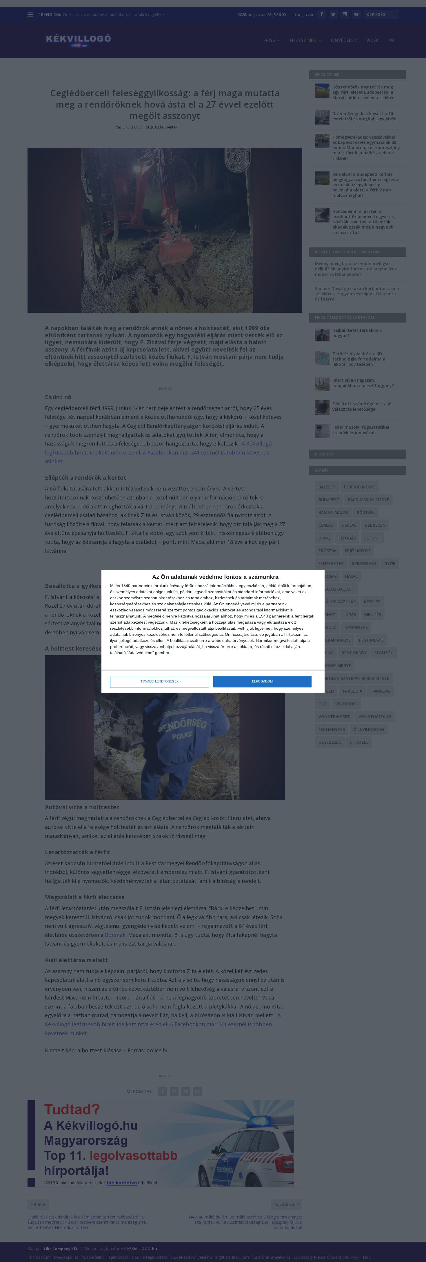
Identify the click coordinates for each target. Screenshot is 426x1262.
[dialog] (213, 631)
